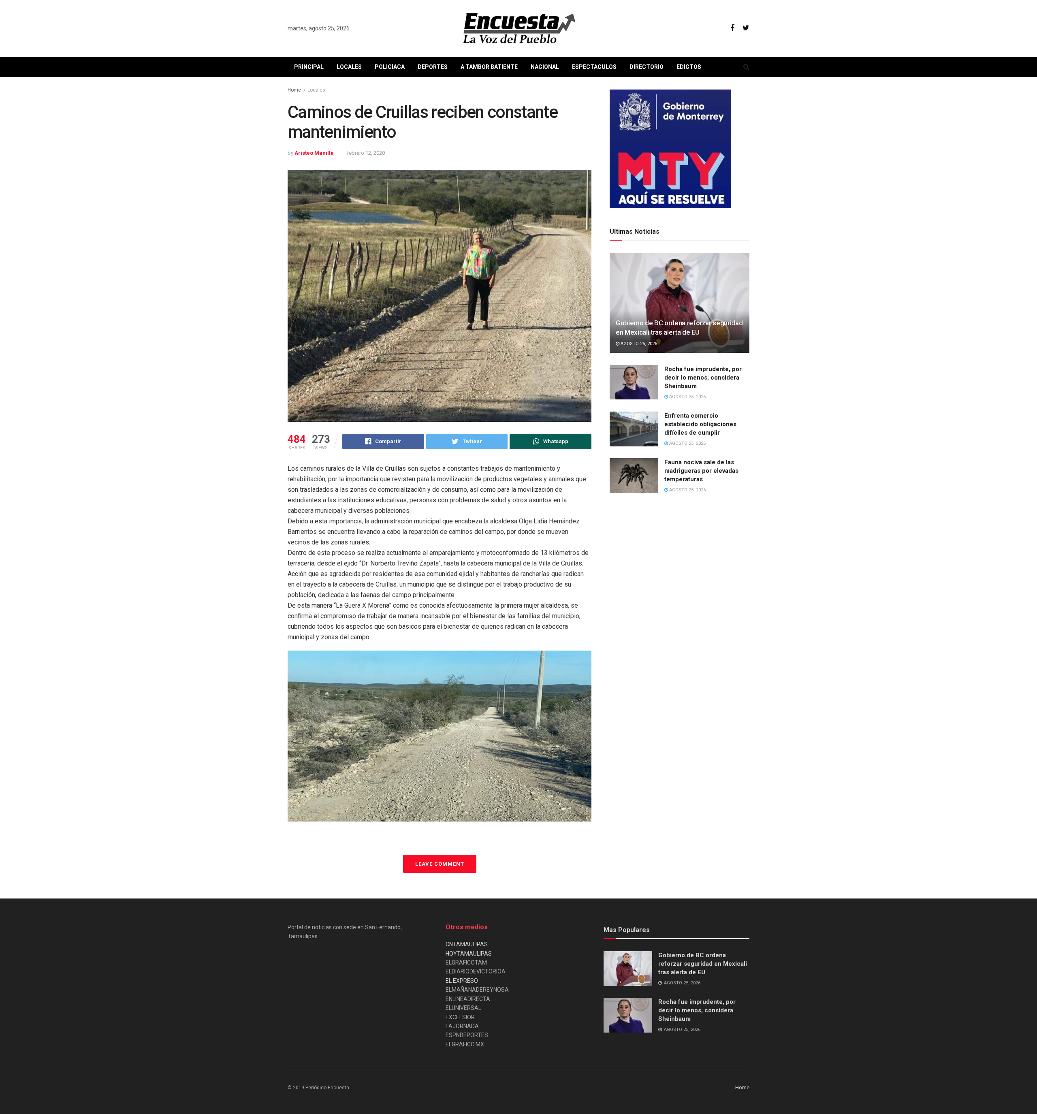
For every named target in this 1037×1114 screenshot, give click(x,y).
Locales (349, 67)
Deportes (433, 67)
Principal (309, 67)
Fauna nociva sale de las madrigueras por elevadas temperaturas (701, 471)
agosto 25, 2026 (638, 343)
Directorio (646, 67)
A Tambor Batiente (489, 67)
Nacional (545, 67)
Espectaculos (594, 67)
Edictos (688, 67)
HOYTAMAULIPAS (469, 953)
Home (294, 90)
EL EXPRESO (462, 980)
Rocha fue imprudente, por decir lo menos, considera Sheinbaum (703, 377)
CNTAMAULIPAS (467, 944)
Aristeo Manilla (314, 153)
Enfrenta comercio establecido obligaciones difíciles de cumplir (700, 424)
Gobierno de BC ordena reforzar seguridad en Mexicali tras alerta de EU (702, 964)
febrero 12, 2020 (366, 153)
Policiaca (390, 67)
